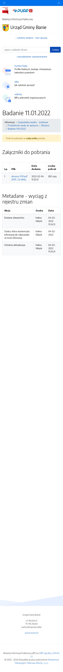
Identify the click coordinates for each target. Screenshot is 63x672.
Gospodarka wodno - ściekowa (33, 122)
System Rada (21, 65)
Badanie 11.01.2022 (17, 128)
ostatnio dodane (25, 37)
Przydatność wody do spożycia (23, 125)
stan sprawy (41, 37)
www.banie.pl (31, 632)
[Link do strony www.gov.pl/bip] (7, 10)
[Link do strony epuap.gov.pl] (22, 10)
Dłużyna (45, 125)
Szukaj (55, 49)
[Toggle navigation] (59, 3)
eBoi (17, 81)
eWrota (18, 94)
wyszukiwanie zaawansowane (32, 56)
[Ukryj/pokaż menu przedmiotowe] (4, 3)
